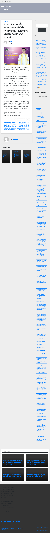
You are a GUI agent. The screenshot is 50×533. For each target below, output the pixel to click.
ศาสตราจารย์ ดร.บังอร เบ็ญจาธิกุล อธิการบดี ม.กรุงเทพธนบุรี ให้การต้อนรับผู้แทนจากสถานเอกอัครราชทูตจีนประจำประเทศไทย (41, 335)
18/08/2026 (6, 478)
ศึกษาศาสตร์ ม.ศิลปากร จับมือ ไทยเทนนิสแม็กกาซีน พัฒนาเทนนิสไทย (41, 343)
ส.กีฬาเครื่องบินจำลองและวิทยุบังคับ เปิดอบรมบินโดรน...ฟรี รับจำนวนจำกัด (41, 349)
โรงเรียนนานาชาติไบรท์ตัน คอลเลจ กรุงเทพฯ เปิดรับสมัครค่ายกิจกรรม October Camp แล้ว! (41, 418)
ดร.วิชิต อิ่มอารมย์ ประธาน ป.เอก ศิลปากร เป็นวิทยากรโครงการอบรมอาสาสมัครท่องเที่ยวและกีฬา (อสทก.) (41, 140)
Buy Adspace (46, 527)
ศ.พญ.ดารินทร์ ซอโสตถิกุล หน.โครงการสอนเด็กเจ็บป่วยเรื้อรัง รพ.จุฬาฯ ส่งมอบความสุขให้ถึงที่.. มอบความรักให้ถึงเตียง (41, 327)
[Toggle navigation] (25, 14)
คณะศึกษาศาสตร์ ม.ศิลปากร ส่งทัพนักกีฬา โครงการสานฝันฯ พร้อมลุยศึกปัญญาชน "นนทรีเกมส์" (41, 133)
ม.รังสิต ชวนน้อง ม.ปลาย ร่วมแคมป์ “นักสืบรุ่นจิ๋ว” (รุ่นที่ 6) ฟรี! (41, 204)
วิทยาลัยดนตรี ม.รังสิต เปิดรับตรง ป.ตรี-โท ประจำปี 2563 (41, 290)
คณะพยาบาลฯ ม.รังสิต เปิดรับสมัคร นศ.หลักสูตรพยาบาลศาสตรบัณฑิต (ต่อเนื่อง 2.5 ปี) (41, 125)
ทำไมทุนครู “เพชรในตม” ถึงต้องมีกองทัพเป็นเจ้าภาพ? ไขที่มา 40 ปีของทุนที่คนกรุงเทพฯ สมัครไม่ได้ (41, 65)
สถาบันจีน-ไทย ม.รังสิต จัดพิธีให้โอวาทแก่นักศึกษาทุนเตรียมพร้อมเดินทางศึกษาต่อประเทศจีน (41, 360)
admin (11, 41)
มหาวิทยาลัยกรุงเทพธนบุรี (41, 229)
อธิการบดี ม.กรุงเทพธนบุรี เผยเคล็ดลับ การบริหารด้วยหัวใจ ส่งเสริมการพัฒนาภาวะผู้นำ (41, 389)
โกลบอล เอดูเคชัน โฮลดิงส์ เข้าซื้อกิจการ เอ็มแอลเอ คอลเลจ (41, 404)
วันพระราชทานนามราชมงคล (41, 286)
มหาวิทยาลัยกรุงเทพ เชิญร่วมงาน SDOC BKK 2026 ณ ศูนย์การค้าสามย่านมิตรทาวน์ (36, 476)
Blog (41, 527)
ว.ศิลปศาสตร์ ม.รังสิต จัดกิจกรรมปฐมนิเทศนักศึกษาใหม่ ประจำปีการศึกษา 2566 (41, 281)
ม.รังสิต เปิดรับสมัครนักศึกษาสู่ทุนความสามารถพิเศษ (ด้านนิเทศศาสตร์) (41, 216)
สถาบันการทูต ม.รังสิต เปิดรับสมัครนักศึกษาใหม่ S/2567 (41, 354)
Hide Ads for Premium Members (42, 530)
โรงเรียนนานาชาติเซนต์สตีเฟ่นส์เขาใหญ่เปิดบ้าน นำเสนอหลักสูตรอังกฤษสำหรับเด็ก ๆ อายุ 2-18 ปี (41, 411)
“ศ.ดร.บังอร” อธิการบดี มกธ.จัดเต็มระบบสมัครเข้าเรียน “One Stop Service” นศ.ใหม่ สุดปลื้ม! (41, 438)
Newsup (19, 528)
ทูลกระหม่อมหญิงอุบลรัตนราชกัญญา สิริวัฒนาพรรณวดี (41, 146)
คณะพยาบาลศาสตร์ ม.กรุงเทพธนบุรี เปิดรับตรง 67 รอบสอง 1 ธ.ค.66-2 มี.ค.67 (41, 118)
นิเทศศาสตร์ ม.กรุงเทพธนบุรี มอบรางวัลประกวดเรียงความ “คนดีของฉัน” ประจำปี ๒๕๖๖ (41, 164)
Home (38, 527)
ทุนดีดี (15, 153)
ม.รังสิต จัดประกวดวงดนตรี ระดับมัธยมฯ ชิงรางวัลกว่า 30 (41, 198)
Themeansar (3, 529)
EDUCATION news (10, 521)
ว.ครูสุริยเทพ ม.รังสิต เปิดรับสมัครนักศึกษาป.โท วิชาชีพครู (41, 262)
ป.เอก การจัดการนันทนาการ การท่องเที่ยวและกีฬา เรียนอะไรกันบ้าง (41, 170)
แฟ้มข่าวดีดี (29, 458)
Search (37, 21)
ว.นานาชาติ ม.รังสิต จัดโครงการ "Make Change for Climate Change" (41, 275)
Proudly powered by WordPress (7, 528)
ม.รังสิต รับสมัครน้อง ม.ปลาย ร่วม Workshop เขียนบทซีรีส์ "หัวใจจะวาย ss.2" (41, 210)
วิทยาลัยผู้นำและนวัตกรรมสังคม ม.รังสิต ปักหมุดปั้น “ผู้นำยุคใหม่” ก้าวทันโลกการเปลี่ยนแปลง (41, 296)
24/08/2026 (6, 464)
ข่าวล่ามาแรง (6, 21)
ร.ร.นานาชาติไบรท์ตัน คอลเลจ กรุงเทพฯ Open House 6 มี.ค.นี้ (41, 234)
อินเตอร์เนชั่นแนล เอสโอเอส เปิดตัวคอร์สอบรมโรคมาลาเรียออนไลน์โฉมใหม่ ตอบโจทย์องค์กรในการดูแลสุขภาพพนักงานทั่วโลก (41, 397)
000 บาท (38, 109)
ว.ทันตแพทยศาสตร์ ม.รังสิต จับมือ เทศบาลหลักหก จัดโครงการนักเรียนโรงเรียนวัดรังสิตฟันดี (41, 268)
